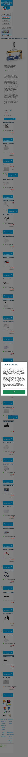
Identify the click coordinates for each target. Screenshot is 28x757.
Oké (14, 391)
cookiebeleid (19, 379)
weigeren (18, 383)
